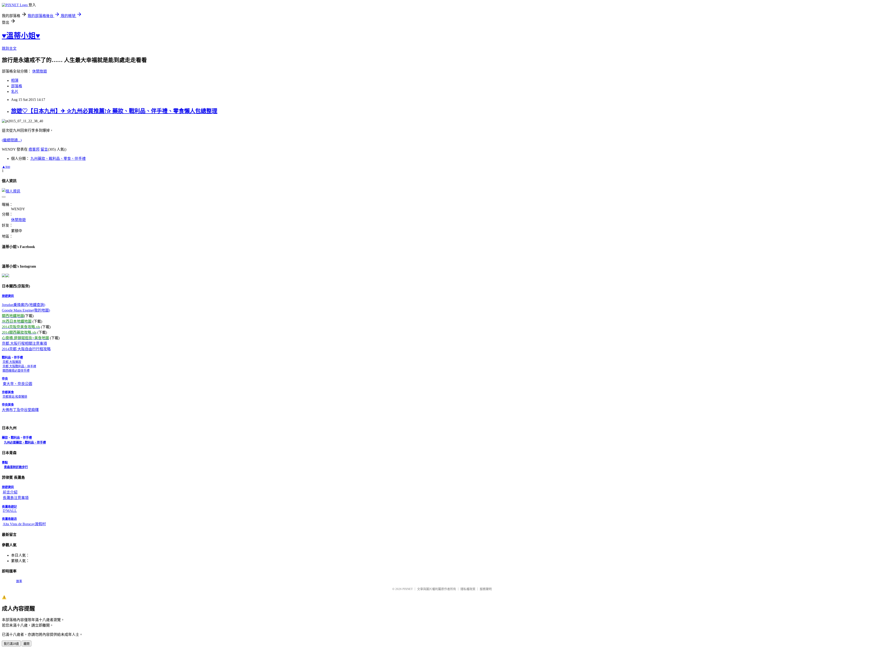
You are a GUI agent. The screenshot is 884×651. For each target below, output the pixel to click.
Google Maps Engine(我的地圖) (26, 310)
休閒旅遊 (39, 71)
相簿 (14, 80)
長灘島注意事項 (16, 498)
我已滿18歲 (11, 643)
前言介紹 (10, 492)
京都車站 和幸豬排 (15, 396)
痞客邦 (34, 149)
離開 (26, 643)
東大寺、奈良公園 (17, 384)
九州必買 (10, 442)
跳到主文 (9, 48)
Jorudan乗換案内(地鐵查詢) (23, 305)
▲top (6, 167)
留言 (44, 149)
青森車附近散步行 (16, 467)
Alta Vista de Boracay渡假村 (24, 524)
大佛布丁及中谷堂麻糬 (20, 410)
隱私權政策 (467, 589)
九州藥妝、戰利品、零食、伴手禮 (58, 159)
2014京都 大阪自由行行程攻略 (26, 349)
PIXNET (407, 589)
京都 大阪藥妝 (12, 362)
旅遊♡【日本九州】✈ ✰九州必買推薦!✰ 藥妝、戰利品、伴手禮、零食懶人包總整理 (114, 111)
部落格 (16, 86)
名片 (14, 91)
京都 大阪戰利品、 (19, 366)
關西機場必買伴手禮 (16, 370)
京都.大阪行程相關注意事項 (24, 343)
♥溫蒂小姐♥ (21, 36)
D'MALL (10, 511)
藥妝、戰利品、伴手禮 (31, 442)
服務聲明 (486, 589)
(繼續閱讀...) (12, 140)
